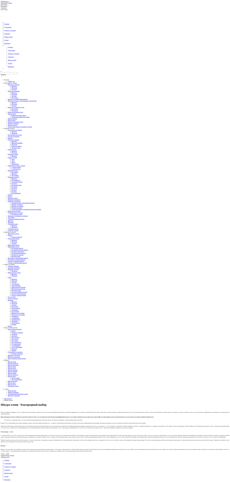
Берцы (10, 326)
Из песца (14, 188)
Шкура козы (11, 120)
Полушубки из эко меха (15, 352)
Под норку (15, 340)
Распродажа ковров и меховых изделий (20, 127)
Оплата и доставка (10, 30)
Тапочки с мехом (13, 230)
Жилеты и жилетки (14, 395)
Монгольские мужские (19, 287)
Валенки (10, 300)
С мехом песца (16, 169)
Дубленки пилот (13, 224)
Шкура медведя (12, 370)
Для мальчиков (16, 285)
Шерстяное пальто (13, 234)
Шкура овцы (12, 114)
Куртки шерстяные (13, 238)
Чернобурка (15, 164)
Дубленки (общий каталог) (16, 219)
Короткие (14, 336)
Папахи (10, 195)
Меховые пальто (13, 170)
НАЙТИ (3, 75)
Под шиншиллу (16, 344)
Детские (14, 89)
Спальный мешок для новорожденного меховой (26, 209)
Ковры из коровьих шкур (15, 122)
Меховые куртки (13, 154)
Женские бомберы (17, 143)
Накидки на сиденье (14, 211)
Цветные (14, 349)
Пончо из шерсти (17, 237)
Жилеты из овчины (14, 91)
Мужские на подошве (18, 315)
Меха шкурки (12, 391)
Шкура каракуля (13, 363)
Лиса (13, 161)
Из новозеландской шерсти (20, 250)
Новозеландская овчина (19, 115)
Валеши (14, 324)
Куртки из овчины (13, 140)
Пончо (10, 235)
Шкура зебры (12, 373)
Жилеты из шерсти (13, 84)
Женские (14, 86)
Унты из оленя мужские (19, 295)
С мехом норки (16, 167)
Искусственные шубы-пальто (17, 358)
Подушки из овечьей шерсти (17, 259)
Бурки (10, 196)
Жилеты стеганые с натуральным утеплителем (22, 101)
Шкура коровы (12, 118)
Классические (16, 308)
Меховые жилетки (13, 177)
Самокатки (15, 310)
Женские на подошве (18, 313)
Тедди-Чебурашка (17, 347)
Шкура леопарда (13, 374)
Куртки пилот (12, 149)
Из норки (14, 187)
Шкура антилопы (13, 365)
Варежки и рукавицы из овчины (18, 216)
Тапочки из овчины (14, 268)
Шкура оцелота (12, 381)
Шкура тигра (12, 384)
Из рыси (14, 190)
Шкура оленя (12, 362)
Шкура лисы (12, 376)
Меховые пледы (13, 198)
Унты (9, 277)
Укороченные (16, 323)
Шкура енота (12, 368)
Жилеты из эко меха (14, 355)
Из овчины (15, 172)
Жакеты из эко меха (14, 357)
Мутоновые (15, 175)
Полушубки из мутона (15, 135)
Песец (13, 162)
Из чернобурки (16, 193)
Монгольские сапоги (14, 272)
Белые (13, 331)
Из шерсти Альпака (18, 255)
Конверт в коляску (17, 204)
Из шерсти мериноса (18, 251)
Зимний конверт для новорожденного (23, 203)
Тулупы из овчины (13, 136)
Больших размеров (17, 332)
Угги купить (12, 297)
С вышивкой (15, 318)
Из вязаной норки (17, 182)
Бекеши (10, 138)
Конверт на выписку (14, 201)
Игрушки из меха (13, 386)
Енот (13, 159)
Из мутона (15, 97)
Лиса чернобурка (17, 379)
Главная (6, 24)
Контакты (7, 43)
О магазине (7, 27)
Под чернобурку (16, 342)
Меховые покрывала (14, 199)
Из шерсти (15, 110)
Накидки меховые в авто (15, 112)
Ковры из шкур (12, 125)
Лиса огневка (16, 378)
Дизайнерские (16, 319)
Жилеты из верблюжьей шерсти (17, 99)
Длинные (14, 334)
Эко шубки (11, 217)
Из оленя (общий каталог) (19, 292)
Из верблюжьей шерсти (19, 253)
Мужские (14, 88)
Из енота (14, 183)
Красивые (15, 321)
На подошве (15, 311)
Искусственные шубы (14, 329)
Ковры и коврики (13, 392)
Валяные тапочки (13, 269)
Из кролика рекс (17, 185)
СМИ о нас (11, 81)
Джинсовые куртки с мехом (16, 165)
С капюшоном (16, 345)
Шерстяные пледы (13, 246)
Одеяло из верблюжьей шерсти (17, 263)
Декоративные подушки (15, 212)
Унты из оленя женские (19, 293)
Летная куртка (16, 148)
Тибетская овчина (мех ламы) (21, 117)
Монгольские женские (18, 289)
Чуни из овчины (13, 298)
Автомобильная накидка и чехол (18, 394)
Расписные (15, 306)
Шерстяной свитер (13, 245)
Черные (14, 350)
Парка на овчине (17, 146)
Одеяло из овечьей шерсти (16, 261)
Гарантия (7, 33)
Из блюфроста (16, 180)
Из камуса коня (16, 290)
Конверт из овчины (17, 206)
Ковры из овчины (13, 123)
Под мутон (15, 339)
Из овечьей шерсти (17, 248)
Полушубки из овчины (15, 130)
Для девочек (15, 284)
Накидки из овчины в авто (16, 107)
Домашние (15, 316)
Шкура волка (12, 366)
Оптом (6, 40)
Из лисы (14, 191)
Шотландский (16, 256)
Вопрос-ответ (8, 37)
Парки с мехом (12, 157)
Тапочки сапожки (13, 266)
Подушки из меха (17, 214)
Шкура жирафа (12, 371)
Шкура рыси (12, 383)
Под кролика (15, 337)
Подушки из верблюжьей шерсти (18, 258)
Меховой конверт (17, 208)
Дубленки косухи (13, 229)
